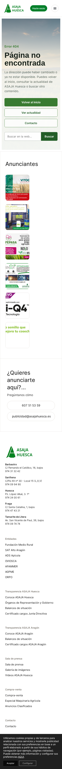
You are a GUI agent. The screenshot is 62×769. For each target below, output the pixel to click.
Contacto (31, 123)
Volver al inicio (31, 102)
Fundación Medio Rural (19, 544)
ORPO (8, 577)
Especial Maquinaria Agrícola (22, 700)
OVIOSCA (11, 561)
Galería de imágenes (17, 669)
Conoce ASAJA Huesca (19, 597)
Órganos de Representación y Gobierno (29, 602)
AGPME (9, 571)
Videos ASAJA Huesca (18, 675)
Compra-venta (14, 695)
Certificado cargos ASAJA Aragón (25, 644)
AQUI (21, 756)
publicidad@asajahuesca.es (31, 416)
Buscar (49, 136)
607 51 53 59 (31, 405)
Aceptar (10, 763)
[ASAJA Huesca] (13, 8)
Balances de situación (18, 608)
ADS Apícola (12, 555)
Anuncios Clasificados (18, 706)
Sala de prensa (14, 664)
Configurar (28, 763)
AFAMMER (11, 566)
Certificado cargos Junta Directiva (26, 613)
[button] (55, 8)
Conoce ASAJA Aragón (19, 633)
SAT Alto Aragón (15, 550)
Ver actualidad (31, 112)
